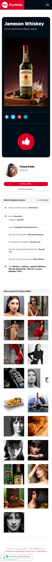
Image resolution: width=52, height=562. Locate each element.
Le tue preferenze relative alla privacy (19, 556)
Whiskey (16, 266)
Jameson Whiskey (37, 266)
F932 (19, 271)
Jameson (25, 266)
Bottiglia (12, 271)
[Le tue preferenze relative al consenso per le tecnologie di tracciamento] (4, 557)
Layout (38, 269)
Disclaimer (10, 551)
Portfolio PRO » (26, 184)
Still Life (30, 269)
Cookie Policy (41, 551)
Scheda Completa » (26, 189)
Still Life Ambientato (17, 269)
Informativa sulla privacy (25, 551)
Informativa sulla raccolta (9, 559)
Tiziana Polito (26, 167)
